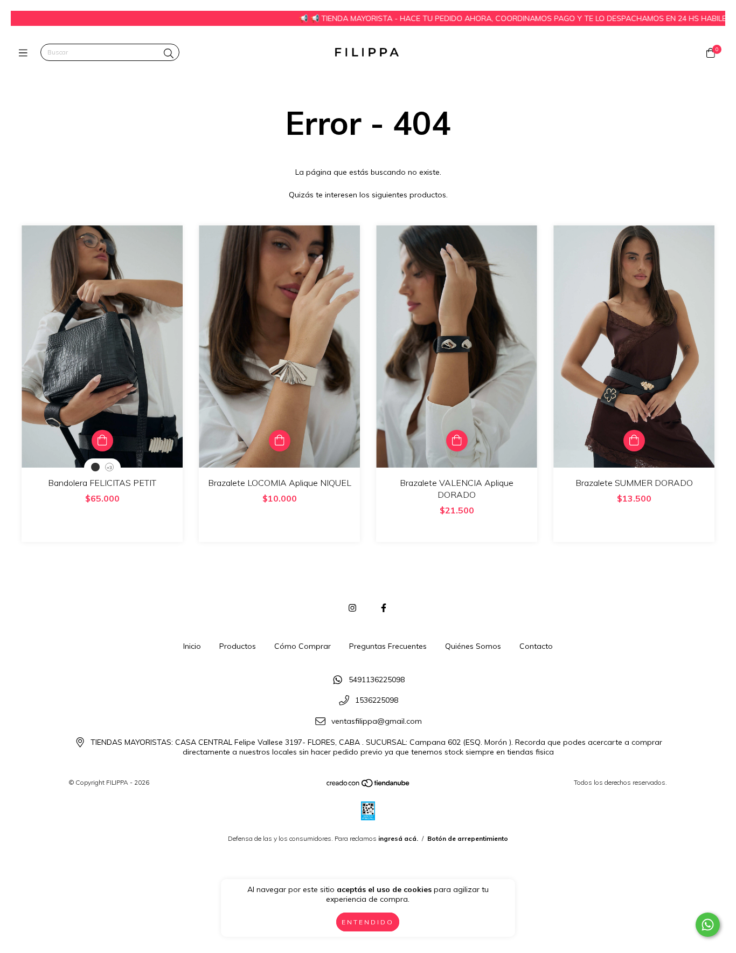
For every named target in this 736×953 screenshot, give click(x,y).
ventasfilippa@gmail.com (376, 721)
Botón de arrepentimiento (467, 838)
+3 (109, 467)
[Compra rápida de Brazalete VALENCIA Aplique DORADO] (457, 440)
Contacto (536, 646)
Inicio (192, 646)
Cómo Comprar (302, 646)
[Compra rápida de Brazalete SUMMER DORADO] (634, 440)
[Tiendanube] (368, 785)
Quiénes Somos (473, 646)
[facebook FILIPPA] (383, 608)
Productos (237, 646)
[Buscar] (169, 53)
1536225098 (376, 700)
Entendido (368, 922)
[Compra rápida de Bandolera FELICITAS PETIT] (102, 440)
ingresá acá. (398, 838)
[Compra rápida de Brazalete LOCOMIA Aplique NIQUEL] (279, 440)
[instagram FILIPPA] (352, 608)
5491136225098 (377, 679)
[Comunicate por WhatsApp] (708, 925)
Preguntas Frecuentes (388, 646)
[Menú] (25, 52)
